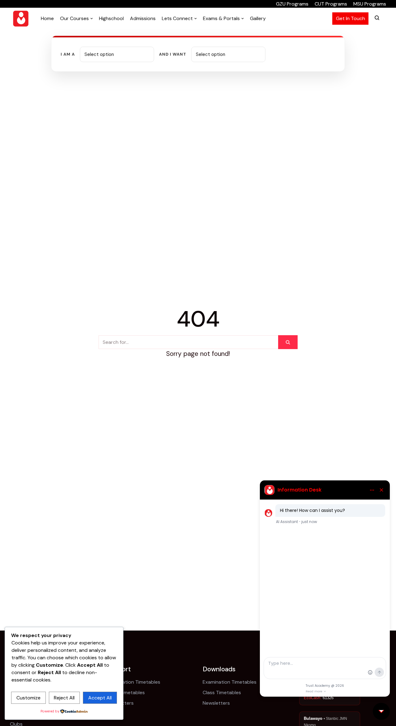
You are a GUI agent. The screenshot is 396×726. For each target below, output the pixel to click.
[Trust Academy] (21, 18)
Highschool (111, 18)
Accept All (100, 697)
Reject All (64, 697)
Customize (28, 697)
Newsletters (216, 703)
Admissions (143, 18)
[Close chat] (381, 711)
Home (47, 18)
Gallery (258, 18)
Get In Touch (350, 18)
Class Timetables (125, 692)
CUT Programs (331, 4)
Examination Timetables (133, 682)
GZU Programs (292, 4)
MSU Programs (369, 4)
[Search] (288, 342)
